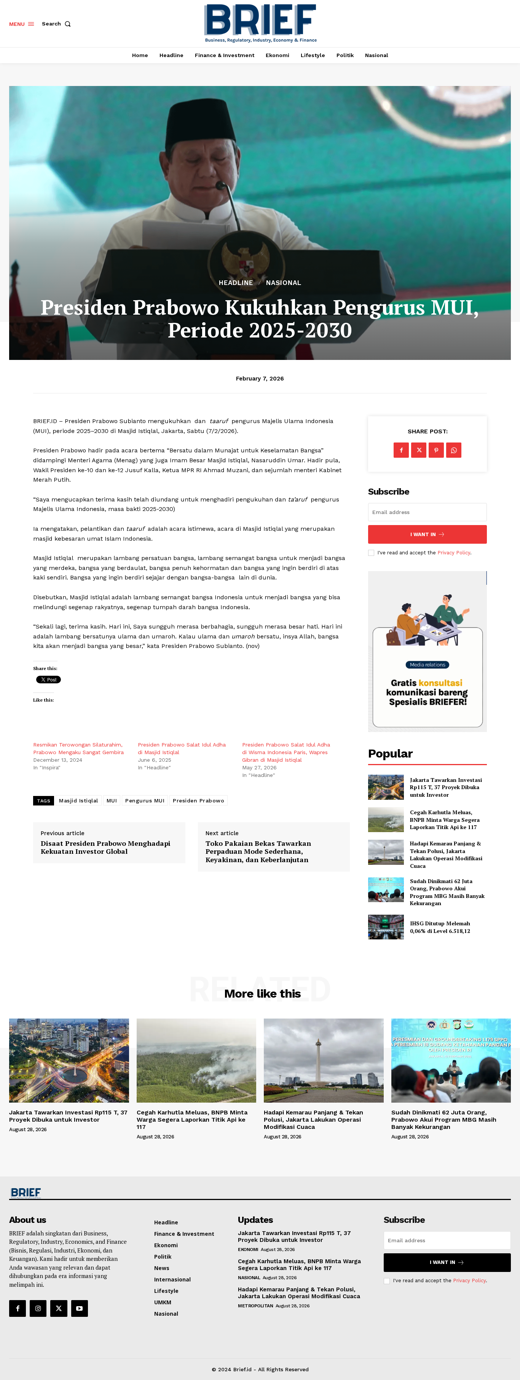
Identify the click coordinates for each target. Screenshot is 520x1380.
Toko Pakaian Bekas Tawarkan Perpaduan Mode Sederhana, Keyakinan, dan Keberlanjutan (258, 851)
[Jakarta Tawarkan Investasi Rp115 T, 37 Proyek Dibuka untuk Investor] (386, 787)
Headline (236, 283)
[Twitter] (418, 450)
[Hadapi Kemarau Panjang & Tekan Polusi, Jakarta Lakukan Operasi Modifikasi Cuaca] (386, 852)
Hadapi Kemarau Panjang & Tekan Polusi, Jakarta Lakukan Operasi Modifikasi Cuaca (446, 854)
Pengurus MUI (144, 800)
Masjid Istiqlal (78, 800)
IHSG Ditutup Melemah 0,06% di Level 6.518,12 (440, 927)
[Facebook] (401, 450)
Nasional (283, 283)
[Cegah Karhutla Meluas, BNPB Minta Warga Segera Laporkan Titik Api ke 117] (386, 819)
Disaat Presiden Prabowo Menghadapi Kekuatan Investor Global (106, 847)
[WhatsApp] (453, 450)
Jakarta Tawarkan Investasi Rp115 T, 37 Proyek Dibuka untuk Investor (446, 787)
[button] (58, 24)
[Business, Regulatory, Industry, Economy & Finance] (68, 1193)
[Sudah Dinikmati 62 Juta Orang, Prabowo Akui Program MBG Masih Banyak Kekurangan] (386, 889)
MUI (112, 800)
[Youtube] (79, 1308)
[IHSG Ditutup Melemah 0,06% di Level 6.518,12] (386, 927)
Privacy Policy (453, 553)
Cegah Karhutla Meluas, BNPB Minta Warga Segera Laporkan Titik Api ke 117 (445, 820)
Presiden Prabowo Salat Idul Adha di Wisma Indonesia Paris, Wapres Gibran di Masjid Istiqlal (286, 752)
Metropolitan (255, 1305)
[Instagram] (38, 1308)
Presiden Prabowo (198, 800)
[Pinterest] (436, 450)
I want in (423, 534)
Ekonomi (248, 1249)
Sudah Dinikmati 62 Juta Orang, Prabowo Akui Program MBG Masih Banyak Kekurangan (447, 892)
